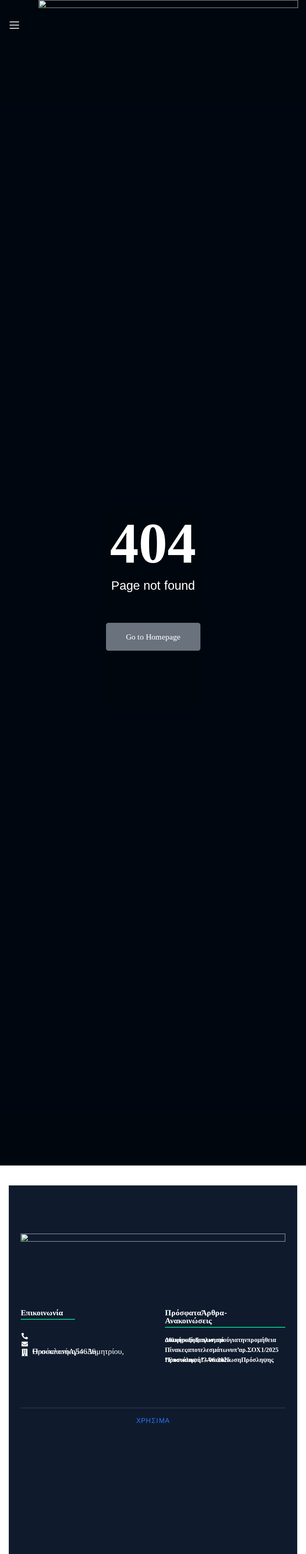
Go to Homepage (153, 636)
